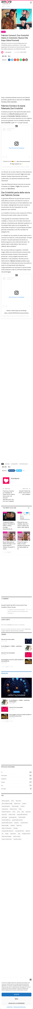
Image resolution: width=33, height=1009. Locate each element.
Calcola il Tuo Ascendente (16, 707)
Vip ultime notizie (17, 839)
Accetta (16, 994)
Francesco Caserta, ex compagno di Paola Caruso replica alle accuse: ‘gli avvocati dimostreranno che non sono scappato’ (9, 496)
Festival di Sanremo (6, 811)
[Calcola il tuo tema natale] (28, 641)
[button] (30, 979)
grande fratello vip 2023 (7, 822)
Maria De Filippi (5, 825)
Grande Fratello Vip (6, 820)
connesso (9, 624)
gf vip (18, 811)
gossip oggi (7, 463)
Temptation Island (26, 833)
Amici (12, 800)
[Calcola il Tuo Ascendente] (28, 654)
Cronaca (22, 806)
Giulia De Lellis (12, 814)
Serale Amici (13, 833)
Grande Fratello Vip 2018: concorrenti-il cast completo (24, 492)
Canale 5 (24, 803)
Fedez (20, 809)
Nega (16, 999)
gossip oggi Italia (14, 463)
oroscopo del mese (19, 831)
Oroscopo (16, 691)
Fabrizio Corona (15, 316)
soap (19, 833)
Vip (2, 785)
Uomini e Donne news (7, 839)
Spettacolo (3, 779)
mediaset (12, 825)
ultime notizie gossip (23, 463)
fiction (14, 811)
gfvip (23, 811)
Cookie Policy (10, 1007)
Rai (2, 833)
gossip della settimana (22, 814)
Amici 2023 (18, 800)
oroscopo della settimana (7, 831)
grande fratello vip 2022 (17, 820)
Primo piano (4, 775)
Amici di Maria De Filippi (7, 803)
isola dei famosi (24, 822)
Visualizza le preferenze (16, 1003)
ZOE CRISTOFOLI (16, 166)
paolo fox (28, 831)
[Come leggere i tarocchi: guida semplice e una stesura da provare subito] (28, 661)
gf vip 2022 (28, 811)
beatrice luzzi (17, 803)
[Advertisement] (16, 78)
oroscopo (15, 828)
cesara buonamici (6, 806)
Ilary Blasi (16, 822)
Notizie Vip (19, 825)
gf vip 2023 (4, 814)
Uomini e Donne (16, 836)
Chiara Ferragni (15, 806)
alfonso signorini (5, 800)
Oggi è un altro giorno (6, 828)
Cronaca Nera (5, 809)
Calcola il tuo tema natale (16, 695)
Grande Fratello (22, 817)
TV (1, 772)
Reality (6, 833)
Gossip (3, 31)
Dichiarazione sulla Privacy (20, 1007)
